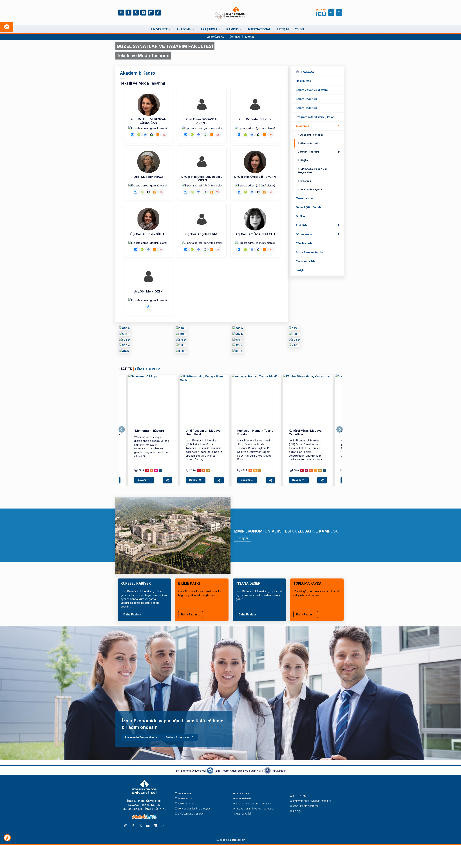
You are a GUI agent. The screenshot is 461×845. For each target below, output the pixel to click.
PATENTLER (242, 793)
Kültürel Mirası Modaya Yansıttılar (305, 432)
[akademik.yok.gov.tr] (164, 135)
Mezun (249, 36)
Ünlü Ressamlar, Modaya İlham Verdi (203, 432)
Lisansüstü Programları (139, 737)
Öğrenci (235, 36)
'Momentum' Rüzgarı (149, 430)
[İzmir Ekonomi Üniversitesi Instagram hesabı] (121, 12)
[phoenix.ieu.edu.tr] (124, 340)
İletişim (300, 270)
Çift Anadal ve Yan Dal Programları (312, 170)
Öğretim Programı (318, 151)
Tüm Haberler (305, 243)
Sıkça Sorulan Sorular (310, 252)
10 (156, 470)
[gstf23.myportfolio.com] (237, 329)
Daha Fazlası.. (132, 614)
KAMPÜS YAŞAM (187, 803)
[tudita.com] (237, 351)
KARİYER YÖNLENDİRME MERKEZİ (312, 801)
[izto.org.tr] (210, 770)
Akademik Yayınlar (311, 189)
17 (160, 470)
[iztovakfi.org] (267, 770)
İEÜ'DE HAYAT (186, 798)
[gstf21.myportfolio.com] (124, 334)
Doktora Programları (178, 737)
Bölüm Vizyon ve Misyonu (312, 89)
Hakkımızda (303, 80)
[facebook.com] (237, 345)
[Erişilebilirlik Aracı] (7, 837)
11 (255, 470)
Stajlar (304, 160)
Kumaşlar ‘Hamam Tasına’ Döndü (255, 432)
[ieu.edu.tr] (230, 12)
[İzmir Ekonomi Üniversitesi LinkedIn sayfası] (150, 12)
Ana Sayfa (307, 71)
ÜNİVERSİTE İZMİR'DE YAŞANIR (195, 808)
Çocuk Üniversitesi (305, 806)
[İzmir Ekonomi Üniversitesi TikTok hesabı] (158, 12)
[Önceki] (121, 430)
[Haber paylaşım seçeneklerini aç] (167, 480)
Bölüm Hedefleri (306, 107)
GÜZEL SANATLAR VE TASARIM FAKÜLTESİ (165, 46)
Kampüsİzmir (243, 798)
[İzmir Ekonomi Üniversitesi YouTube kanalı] (143, 12)
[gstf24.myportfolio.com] (181, 329)
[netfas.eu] (181, 345)
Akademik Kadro (310, 143)
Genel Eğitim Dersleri (309, 207)
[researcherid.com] (152, 135)
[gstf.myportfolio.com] (181, 334)
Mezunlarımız (304, 198)
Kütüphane (300, 796)
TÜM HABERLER (147, 369)
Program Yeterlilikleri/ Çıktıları (315, 116)
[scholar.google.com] (145, 135)
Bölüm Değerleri (306, 98)
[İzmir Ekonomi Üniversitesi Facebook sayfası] (128, 12)
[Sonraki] (339, 430)
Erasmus (305, 180)
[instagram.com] (294, 345)
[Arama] (340, 12)
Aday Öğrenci (216, 36)
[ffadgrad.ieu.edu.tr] (124, 329)
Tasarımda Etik (305, 261)
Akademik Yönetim (311, 134)
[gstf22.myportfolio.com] (294, 329)
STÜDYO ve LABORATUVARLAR (253, 803)
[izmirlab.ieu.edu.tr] (237, 334)
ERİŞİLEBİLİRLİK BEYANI (191, 813)
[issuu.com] (181, 351)
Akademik (318, 125)
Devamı (142, 479)
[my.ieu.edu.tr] (321, 12)
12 (208, 470)
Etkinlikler (318, 225)
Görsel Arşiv (318, 234)
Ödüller (300, 216)
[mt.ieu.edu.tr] (153, 399)
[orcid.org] (139, 135)
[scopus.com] (158, 135)
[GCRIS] (132, 135)
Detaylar (242, 538)
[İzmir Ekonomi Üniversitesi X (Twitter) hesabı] (136, 12)
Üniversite (185, 793)
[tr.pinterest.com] (124, 351)
